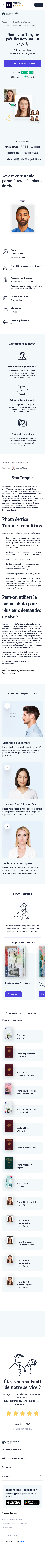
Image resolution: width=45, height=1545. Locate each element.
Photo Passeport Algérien (24, 1166)
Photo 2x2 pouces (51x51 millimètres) (25, 1243)
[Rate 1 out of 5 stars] (8, 1413)
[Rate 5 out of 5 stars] (36, 1413)
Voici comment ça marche (13, 1458)
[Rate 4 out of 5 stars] (29, 1413)
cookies (23, 1541)
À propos (6, 1476)
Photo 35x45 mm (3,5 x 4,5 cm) (26, 1203)
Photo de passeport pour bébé (26, 1055)
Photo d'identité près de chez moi (26, 1110)
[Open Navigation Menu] (41, 13)
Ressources (7, 1467)
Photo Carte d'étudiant (22, 1184)
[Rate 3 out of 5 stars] (22, 1413)
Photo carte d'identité (22, 1036)
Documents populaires (12, 1020)
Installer (39, 5)
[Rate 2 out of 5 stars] (15, 1413)
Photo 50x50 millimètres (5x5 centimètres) (24, 1223)
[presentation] (22, 777)
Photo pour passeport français (25, 1073)
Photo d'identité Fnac (26, 1148)
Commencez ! (13, 994)
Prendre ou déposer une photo (22, 63)
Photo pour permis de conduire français (26, 1092)
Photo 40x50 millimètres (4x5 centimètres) (24, 1263)
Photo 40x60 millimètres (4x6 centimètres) (24, 1285)
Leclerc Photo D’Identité (23, 1129)
